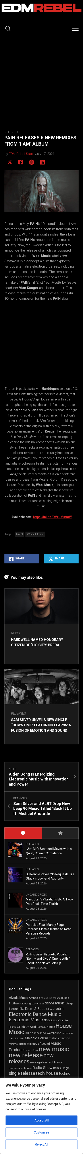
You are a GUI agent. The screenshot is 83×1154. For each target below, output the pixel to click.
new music (54, 1049)
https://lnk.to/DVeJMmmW (52, 517)
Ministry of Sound (38, 1043)
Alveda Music (18, 998)
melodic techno (59, 1038)
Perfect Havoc (53, 1062)
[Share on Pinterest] (31, 162)
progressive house (20, 1068)
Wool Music (35, 534)
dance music (55, 1003)
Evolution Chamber (58, 1020)
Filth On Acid (27, 1026)
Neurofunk (32, 1050)
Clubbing (25, 1003)
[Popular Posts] (60, 833)
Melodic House (36, 1038)
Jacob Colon (16, 1038)
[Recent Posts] (23, 833)
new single (36, 1062)
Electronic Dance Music (35, 1014)
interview (67, 1033)
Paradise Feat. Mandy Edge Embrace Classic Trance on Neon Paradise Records (48, 929)
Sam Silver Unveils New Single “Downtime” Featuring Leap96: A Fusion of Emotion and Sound (41, 725)
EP (45, 1020)
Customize (41, 1132)
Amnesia (34, 998)
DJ (21, 1008)
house (51, 1026)
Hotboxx (41, 1026)
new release (26, 1055)
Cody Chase (37, 1003)
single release (22, 1073)
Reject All (41, 1144)
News (15, 633)
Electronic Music (26, 1019)
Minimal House (17, 1043)
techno (64, 1073)
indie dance (32, 1033)
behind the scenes (50, 998)
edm (60, 1008)
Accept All (42, 1120)
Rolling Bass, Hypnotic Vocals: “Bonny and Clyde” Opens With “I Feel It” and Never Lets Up (48, 959)
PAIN (19, 534)
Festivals (14, 1027)
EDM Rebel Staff (21, 154)
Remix (57, 1068)
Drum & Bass (35, 1009)
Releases (11, 132)
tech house (47, 1073)
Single (65, 1068)
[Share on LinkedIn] (42, 162)
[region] (41, 1116)
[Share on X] (9, 162)
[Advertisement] (41, 79)
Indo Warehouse (50, 1033)
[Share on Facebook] (20, 162)
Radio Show (42, 1067)
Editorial (50, 1009)
